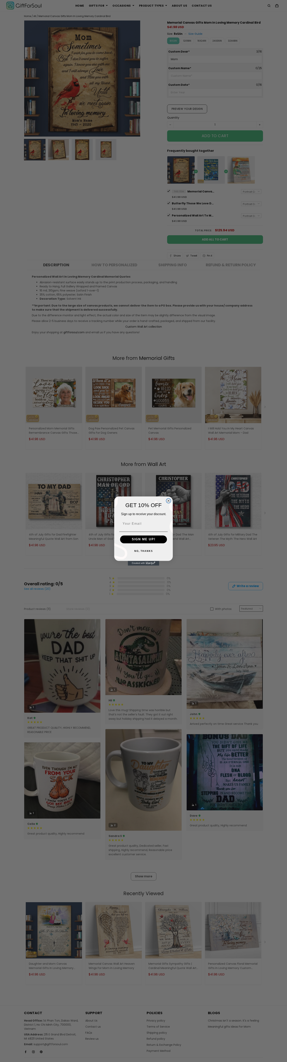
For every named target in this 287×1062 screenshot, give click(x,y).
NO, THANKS (143, 551)
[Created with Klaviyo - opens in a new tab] (143, 563)
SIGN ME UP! (143, 539)
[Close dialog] (168, 500)
